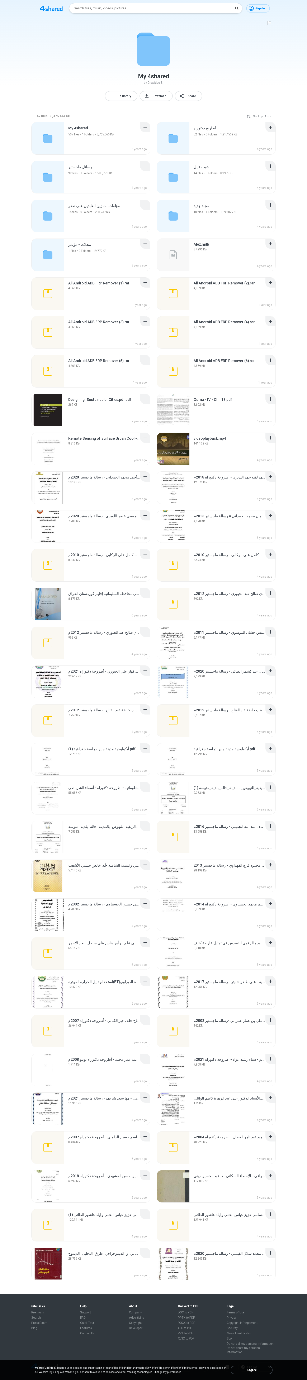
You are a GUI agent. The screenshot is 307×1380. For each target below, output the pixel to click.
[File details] (173, 255)
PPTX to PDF (186, 1317)
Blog (34, 1328)
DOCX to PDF (186, 1322)
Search (36, 1317)
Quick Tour (87, 1322)
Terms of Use (236, 1312)
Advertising (136, 1317)
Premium (37, 1312)
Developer (135, 1328)
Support (85, 1312)
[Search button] (237, 8)
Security (232, 1328)
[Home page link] (51, 8)
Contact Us (87, 1333)
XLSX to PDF (186, 1338)
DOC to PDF (185, 1312)
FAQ (83, 1317)
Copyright (135, 1322)
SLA (229, 1338)
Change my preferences (167, 1372)
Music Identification (239, 1333)
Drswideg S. (155, 82)
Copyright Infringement (242, 1322)
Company (135, 1312)
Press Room (39, 1322)
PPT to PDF (185, 1333)
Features (86, 1328)
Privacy (231, 1317)
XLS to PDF (185, 1328)
